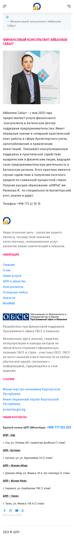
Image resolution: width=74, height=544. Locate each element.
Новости (9, 298)
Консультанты (13, 287)
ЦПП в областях (14, 281)
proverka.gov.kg (14, 409)
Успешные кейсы (15, 292)
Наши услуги (12, 276)
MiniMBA (9, 303)
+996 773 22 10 (27, 204)
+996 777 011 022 (59, 427)
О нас (7, 270)
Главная (9, 265)
